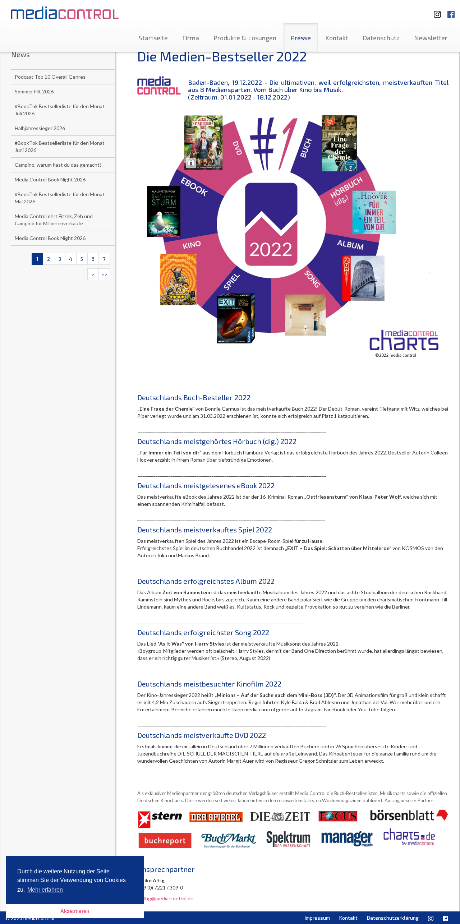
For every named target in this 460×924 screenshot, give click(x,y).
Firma (190, 38)
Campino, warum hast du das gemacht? (58, 165)
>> (104, 274)
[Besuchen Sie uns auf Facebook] (451, 11)
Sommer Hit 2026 (34, 91)
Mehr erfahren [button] (45, 890)
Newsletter (430, 38)
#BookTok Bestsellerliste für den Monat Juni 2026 (60, 146)
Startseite (153, 38)
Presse (301, 38)
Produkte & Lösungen (244, 38)
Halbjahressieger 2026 (40, 128)
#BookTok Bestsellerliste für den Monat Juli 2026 (60, 109)
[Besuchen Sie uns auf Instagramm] (435, 11)
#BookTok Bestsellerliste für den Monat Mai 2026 (60, 197)
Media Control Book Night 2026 (50, 179)
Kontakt (336, 38)
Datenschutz (381, 38)
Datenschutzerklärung (393, 918)
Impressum (317, 918)
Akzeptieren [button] (74, 911)
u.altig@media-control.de (165, 898)
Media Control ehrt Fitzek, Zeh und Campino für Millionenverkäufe (54, 219)
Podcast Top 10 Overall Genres (50, 77)
